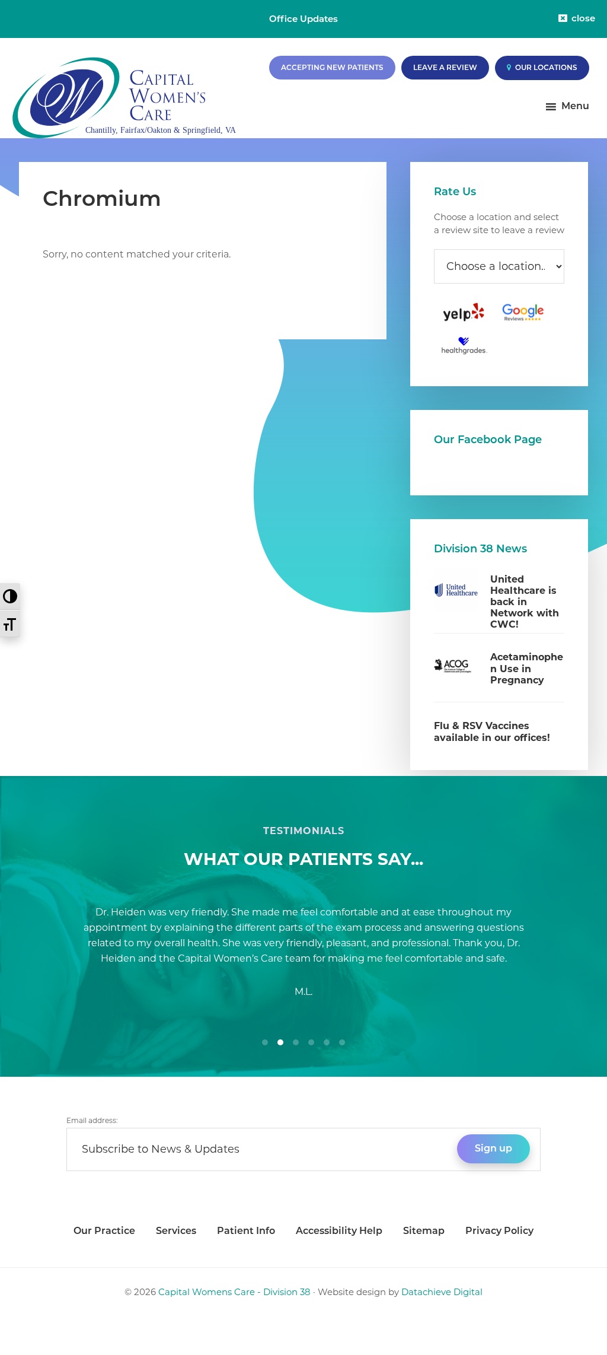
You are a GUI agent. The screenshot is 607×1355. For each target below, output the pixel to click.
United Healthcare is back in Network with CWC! (524, 602)
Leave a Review (445, 67)
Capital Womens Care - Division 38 (234, 1291)
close (583, 18)
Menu (575, 106)
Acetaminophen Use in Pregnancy (526, 668)
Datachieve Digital (442, 1291)
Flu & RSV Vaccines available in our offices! (492, 731)
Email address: (92, 1120)
